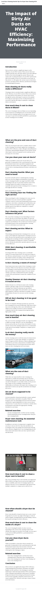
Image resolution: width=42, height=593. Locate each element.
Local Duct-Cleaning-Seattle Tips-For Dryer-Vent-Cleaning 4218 (19, 1)
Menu (3, 3)
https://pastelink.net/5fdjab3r (13, 190)
